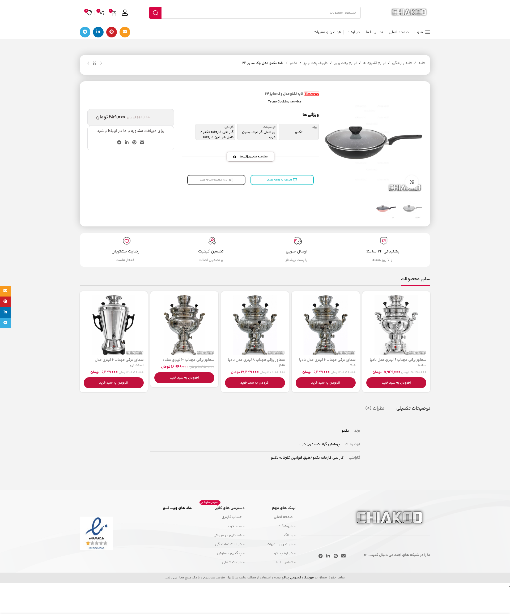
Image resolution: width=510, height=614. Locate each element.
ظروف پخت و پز (316, 63)
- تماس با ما (286, 562)
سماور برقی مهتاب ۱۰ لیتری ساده (188, 360)
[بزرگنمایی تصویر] (411, 181)
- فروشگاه (287, 526)
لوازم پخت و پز (345, 63)
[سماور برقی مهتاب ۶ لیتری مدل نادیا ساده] (396, 325)
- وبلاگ (290, 535)
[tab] (413, 408)
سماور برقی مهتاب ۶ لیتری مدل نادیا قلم (327, 362)
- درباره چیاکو (285, 553)
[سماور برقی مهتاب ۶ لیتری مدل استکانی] (114, 325)
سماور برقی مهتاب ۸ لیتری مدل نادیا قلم (256, 362)
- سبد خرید (236, 526)
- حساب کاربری (233, 517)
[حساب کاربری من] (124, 12)
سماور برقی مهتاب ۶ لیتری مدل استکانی (119, 362)
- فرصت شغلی (233, 562)
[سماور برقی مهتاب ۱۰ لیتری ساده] (184, 325)
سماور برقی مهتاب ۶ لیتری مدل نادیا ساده (398, 362)
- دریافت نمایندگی (230, 544)
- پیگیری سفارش (231, 553)
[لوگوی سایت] (409, 13)
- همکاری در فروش (229, 535)
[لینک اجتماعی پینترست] (111, 32)
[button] (396, 382)
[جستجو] (155, 13)
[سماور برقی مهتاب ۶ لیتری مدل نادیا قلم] (326, 325)
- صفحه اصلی (285, 517)
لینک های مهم (284, 508)
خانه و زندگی (402, 63)
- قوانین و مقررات (281, 544)
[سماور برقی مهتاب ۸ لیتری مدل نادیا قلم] (255, 325)
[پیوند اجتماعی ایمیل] (125, 32)
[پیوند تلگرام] (85, 32)
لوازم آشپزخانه (374, 63)
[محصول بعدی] (88, 63)
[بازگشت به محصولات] (94, 63)
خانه (421, 63)
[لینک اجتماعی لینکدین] (98, 32)
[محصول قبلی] (101, 63)
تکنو (293, 63)
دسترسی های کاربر (223, 507)
